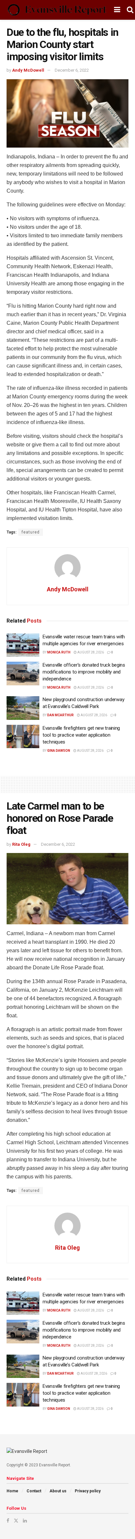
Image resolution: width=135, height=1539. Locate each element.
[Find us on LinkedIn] (25, 1520)
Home (12, 1491)
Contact (34, 1491)
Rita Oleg (21, 844)
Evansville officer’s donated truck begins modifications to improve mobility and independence (84, 672)
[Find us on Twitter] (16, 1520)
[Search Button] (130, 10)
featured (31, 532)
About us (58, 1491)
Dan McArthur (60, 715)
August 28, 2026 (90, 652)
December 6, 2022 (72, 70)
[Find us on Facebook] (8, 1520)
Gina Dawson (58, 750)
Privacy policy (88, 1491)
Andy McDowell (28, 70)
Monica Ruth (58, 652)
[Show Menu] (117, 10)
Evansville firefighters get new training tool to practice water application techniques (81, 735)
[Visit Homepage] (57, 9)
